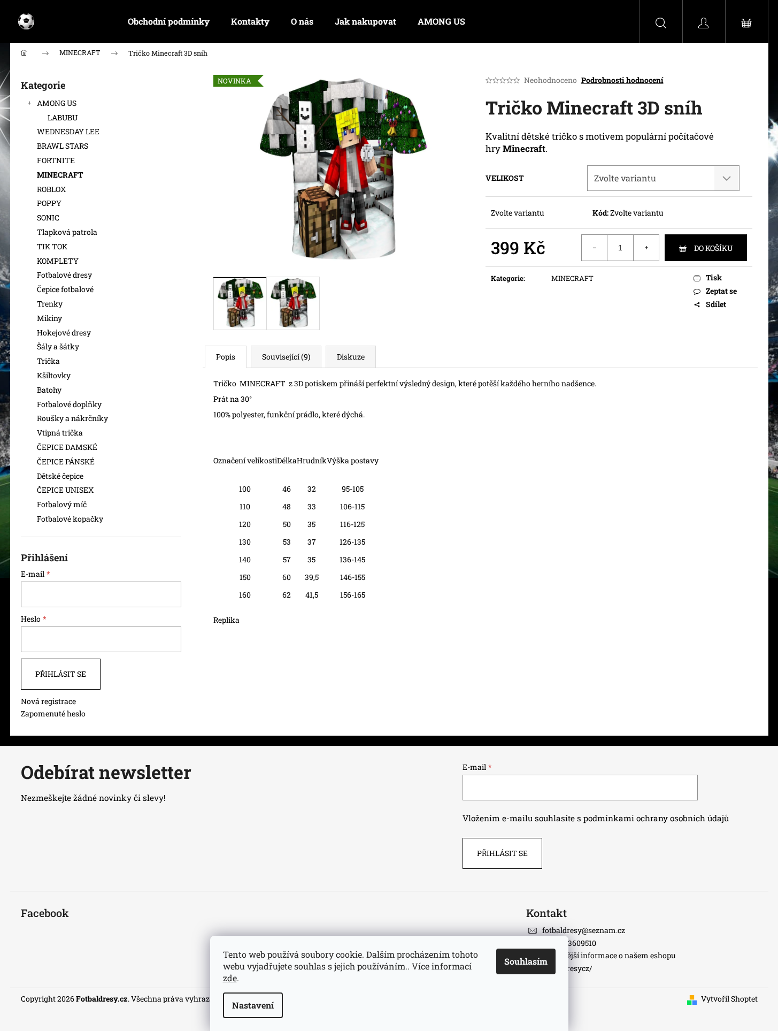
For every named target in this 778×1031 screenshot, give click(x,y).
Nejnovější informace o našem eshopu (609, 955)
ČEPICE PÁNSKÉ (66, 461)
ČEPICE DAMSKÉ (67, 447)
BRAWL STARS (62, 146)
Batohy (49, 390)
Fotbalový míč (62, 504)
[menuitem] (168, 21)
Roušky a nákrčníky (72, 418)
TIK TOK (52, 246)
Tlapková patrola (67, 232)
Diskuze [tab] (351, 357)
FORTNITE (56, 160)
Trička (48, 361)
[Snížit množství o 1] (594, 248)
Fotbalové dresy (65, 275)
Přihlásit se (60, 674)
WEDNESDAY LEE (68, 131)
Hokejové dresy (64, 332)
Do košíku (713, 248)
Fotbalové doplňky (69, 404)
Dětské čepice (60, 476)
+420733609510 (569, 943)
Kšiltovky (54, 375)
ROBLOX (51, 189)
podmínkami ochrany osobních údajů (656, 818)
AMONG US (56, 103)
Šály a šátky (58, 346)
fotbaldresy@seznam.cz (583, 930)
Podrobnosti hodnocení (622, 80)
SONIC (48, 217)
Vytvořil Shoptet (729, 999)
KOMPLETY (58, 261)
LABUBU (63, 117)
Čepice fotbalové (65, 289)
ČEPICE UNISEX (65, 490)
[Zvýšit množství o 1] (646, 248)
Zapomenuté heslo (53, 713)
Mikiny (49, 318)
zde (230, 977)
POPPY (49, 203)
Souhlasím (526, 961)
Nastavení (253, 1005)
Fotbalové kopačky (70, 519)
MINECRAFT (60, 175)
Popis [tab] (225, 357)
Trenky (50, 304)
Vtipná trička (60, 432)
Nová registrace (48, 701)
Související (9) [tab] (286, 357)
